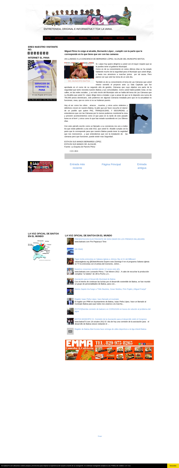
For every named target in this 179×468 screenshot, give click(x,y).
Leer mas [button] (127, 466)
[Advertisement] (79, 203)
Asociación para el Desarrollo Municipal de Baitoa (95, 279)
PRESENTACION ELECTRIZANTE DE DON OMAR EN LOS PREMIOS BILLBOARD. (110, 239)
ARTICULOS (59, 38)
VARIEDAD (71, 38)
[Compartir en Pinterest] (77, 151)
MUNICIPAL (83, 38)
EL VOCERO (95, 38)
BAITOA (48, 38)
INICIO (130, 38)
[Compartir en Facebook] (76, 151)
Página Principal (111, 164)
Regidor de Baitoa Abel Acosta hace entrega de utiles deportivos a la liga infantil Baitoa (110, 329)
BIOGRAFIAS (107, 38)
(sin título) (79, 249)
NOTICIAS (120, 38)
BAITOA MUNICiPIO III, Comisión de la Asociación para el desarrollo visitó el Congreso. (111, 319)
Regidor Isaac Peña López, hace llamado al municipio (97, 299)
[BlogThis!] (72, 151)
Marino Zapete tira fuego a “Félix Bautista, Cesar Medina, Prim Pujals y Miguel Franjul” (110, 289)
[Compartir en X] (74, 151)
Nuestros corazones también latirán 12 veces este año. (97, 269)
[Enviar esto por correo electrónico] (71, 151)
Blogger (100, 436)
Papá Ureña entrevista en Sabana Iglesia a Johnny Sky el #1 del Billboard (105, 259)
